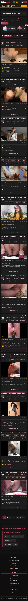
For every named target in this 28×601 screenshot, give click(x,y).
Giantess (11, 81)
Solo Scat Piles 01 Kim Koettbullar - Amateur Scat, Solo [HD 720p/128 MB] (14, 236)
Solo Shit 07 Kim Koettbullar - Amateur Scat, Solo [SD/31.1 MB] (14, 315)
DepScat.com (7, 35)
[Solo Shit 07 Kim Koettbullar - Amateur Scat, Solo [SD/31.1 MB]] (14, 330)
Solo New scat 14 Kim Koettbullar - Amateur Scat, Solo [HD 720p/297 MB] (14, 472)
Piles (20, 42)
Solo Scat (7, 123)
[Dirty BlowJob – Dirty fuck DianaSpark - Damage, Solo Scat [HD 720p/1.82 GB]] (14, 173)
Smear (24, 202)
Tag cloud (15, 35)
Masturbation (8, 544)
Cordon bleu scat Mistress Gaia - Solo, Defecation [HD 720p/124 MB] (14, 40)
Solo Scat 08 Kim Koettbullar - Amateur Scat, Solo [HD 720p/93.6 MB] (14, 354)
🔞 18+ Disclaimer (14, 580)
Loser (14, 121)
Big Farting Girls (9, 199)
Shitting (12, 123)
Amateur (7, 536)
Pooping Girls (22, 241)
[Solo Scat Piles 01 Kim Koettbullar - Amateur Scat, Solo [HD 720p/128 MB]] (14, 251)
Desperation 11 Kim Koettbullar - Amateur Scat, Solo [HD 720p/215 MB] (14, 393)
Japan (7, 81)
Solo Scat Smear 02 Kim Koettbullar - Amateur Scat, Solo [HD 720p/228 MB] (14, 275)
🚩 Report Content (14, 585)
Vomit (15, 544)
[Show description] (5, 64)
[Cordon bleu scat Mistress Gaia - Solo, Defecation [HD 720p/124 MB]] (14, 55)
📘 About (14, 563)
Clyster (7, 163)
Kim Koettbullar (15, 278)
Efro (22, 123)
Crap (12, 45)
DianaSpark (13, 160)
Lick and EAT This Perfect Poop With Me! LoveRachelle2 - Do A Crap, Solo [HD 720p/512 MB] (14, 197)
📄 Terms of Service (14, 578)
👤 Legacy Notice (14, 565)
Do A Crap (17, 45)
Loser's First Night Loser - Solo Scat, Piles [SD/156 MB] (14, 118)
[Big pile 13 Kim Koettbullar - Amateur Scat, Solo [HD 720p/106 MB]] (14, 448)
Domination (14, 536)
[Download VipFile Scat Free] (5, 2)
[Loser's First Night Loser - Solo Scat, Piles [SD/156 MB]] (14, 134)
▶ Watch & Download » (14, 75)
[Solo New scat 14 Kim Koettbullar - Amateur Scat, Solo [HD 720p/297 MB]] (14, 487)
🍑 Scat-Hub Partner (14, 568)
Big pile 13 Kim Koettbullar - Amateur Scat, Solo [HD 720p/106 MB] (14, 432)
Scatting (18, 123)
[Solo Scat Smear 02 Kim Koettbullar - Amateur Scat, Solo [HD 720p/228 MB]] (14, 291)
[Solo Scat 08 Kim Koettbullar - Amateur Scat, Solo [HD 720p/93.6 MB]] (14, 369)
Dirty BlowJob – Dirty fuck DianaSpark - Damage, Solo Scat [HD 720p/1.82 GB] (14, 157)
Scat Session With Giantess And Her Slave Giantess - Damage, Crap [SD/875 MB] (14, 79)
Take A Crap (14, 84)
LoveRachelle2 (16, 199)
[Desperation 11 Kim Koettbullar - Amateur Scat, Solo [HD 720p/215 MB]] (14, 408)
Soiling (23, 160)
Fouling (19, 160)
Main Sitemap (14, 592)
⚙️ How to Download (14, 560)
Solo (22, 45)
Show (24, 13)
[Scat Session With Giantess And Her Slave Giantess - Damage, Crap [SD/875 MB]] (14, 94)
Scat (18, 121)
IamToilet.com (8, 121)
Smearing (7, 540)
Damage (7, 45)
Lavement (7, 42)
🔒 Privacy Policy (14, 575)
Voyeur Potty (8, 278)
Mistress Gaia (14, 42)
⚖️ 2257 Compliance (14, 583)
